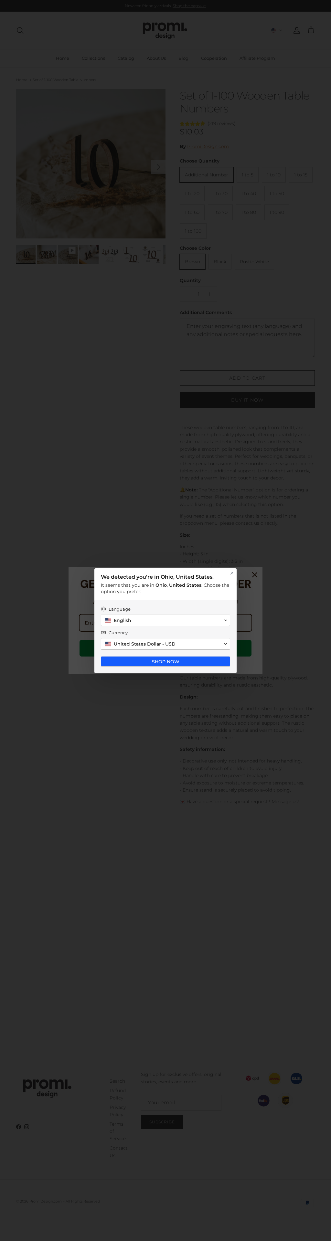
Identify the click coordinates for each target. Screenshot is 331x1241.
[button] (165, 620)
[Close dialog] (231, 573)
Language (120, 609)
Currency (118, 632)
